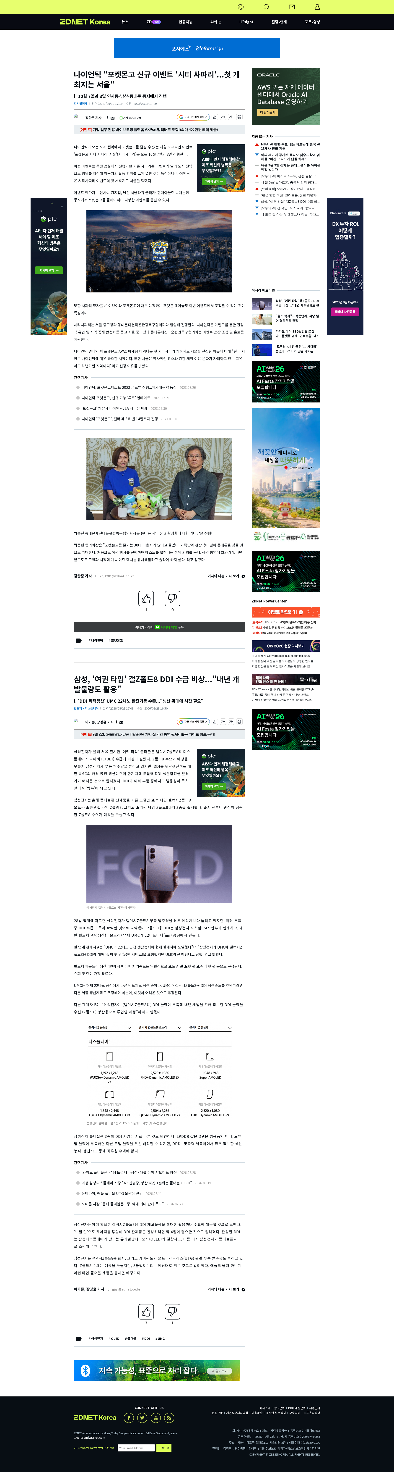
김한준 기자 (93, 117)
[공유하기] (215, 117)
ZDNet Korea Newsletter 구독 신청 (94, 1448)
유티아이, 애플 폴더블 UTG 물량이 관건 (112, 1193)
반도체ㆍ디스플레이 (86, 708)
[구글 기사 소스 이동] (193, 118)
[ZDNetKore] (91, 12)
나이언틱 (97, 640)
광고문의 (279, 1408)
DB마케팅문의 (297, 1408)
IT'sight (246, 21)
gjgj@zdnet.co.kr (126, 1289)
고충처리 (294, 1413)
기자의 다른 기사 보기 (224, 575)
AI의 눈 (216, 21)
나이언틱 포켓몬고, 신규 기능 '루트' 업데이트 (116, 397)
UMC (161, 1338)
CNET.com (81, 1437)
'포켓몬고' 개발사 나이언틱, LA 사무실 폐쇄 (115, 408)
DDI (147, 1338)
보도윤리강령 (312, 1413)
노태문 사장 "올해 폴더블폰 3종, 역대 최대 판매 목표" (123, 1204)
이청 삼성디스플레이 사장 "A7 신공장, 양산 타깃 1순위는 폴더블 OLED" (137, 1182)
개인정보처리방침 (237, 1413)
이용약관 (256, 1413)
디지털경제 (81, 103)
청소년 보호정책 (276, 1413)
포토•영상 (312, 21)
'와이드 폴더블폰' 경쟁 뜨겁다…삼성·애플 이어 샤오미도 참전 (129, 1172)
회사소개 (264, 1408)
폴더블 (131, 1338)
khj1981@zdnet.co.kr (117, 576)
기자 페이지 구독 (132, 118)
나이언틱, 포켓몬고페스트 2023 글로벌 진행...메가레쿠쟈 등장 (129, 387)
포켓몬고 (117, 640)
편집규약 (217, 1413)
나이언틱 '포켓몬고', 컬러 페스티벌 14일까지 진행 (120, 418)
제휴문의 (314, 1408)
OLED (115, 1338)
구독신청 (164, 1448)
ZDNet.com (97, 1437)
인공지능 (185, 21)
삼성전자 (97, 1338)
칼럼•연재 (279, 21)
